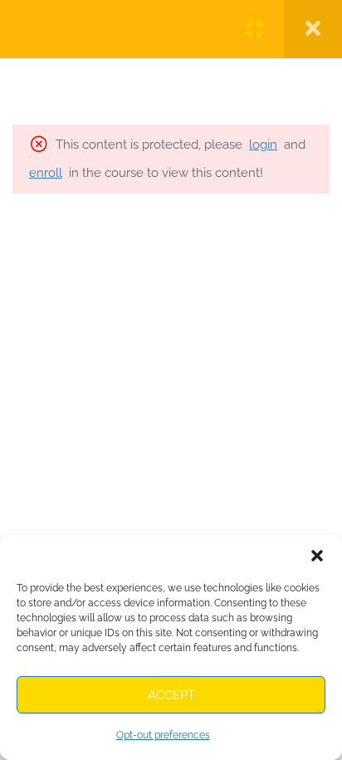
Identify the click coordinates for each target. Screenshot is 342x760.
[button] (317, 555)
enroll (45, 172)
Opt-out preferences (163, 735)
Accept (171, 695)
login (263, 144)
